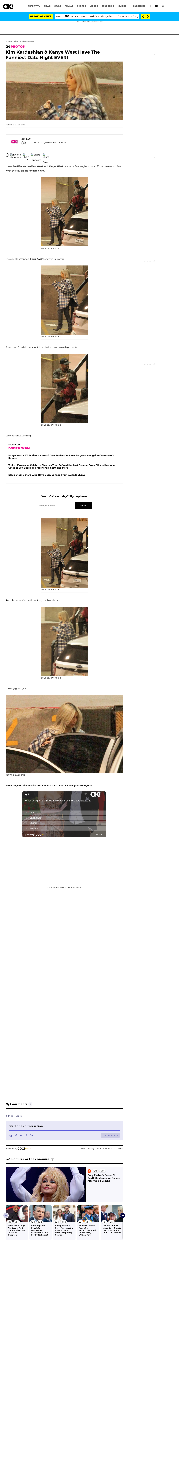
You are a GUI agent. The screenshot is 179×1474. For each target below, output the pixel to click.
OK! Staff (25, 139)
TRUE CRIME (108, 6)
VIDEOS (94, 6)
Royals (69, 6)
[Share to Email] (46, 155)
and (40, 166)
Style (57, 6)
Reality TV (34, 6)
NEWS (47, 6)
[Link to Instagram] (156, 6)
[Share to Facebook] (15, 155)
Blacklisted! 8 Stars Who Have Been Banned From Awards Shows (46, 475)
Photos (17, 41)
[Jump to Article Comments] (7, 155)
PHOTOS (81, 6)
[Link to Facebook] (150, 6)
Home (9, 41)
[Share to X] (26, 155)
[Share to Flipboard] (36, 155)
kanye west (28, 41)
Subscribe (139, 6)
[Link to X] (163, 6)
